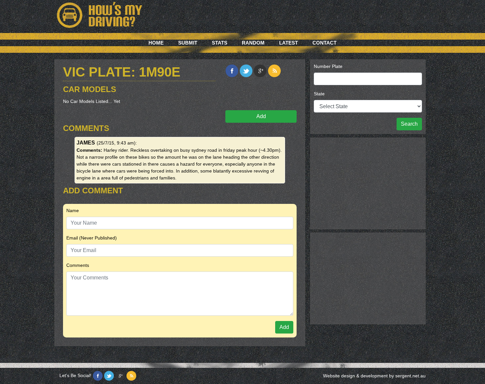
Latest (288, 43)
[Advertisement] (368, 182)
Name (72, 210)
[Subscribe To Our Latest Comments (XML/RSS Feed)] (274, 70)
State (319, 93)
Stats (219, 43)
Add (261, 116)
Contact (324, 43)
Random (253, 43)
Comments (77, 265)
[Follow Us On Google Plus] (120, 376)
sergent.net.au (410, 375)
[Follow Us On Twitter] (109, 376)
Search (409, 124)
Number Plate (328, 66)
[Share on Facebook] (231, 70)
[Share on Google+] (260, 70)
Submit (187, 43)
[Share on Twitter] (246, 70)
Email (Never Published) (91, 237)
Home (156, 43)
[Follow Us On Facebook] (98, 376)
